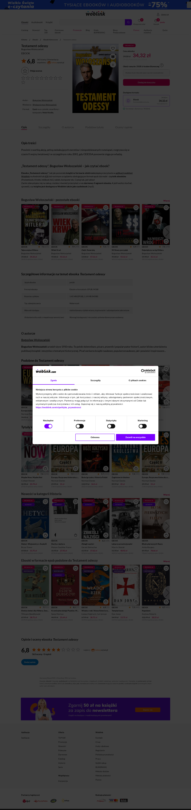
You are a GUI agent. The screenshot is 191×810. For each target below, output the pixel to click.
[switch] (80, 426)
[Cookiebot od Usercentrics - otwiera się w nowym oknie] (143, 371)
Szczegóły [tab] (95, 380)
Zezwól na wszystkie (135, 437)
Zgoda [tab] (53, 380)
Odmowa (95, 437)
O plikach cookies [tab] (137, 380)
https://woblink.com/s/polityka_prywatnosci (58, 407)
